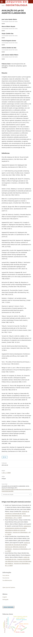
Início (3, 5)
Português (5, 599)
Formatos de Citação (8, 494)
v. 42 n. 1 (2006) (16, 5)
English (5, 597)
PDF (5, 457)
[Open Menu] (1, 1)
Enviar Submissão (8, 607)
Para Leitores (6, 575)
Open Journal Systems (9, 587)
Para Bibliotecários (7, 580)
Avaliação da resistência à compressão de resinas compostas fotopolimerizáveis (17, 513)
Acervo (8, 5)
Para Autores (6, 578)
